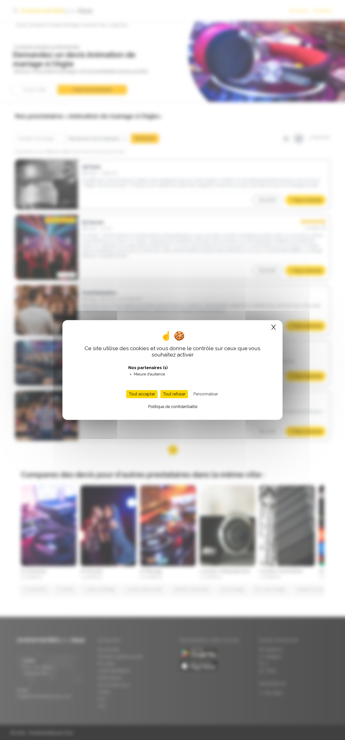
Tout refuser (174, 394)
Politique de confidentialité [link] (172, 406)
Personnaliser (205, 394)
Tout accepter (142, 394)
